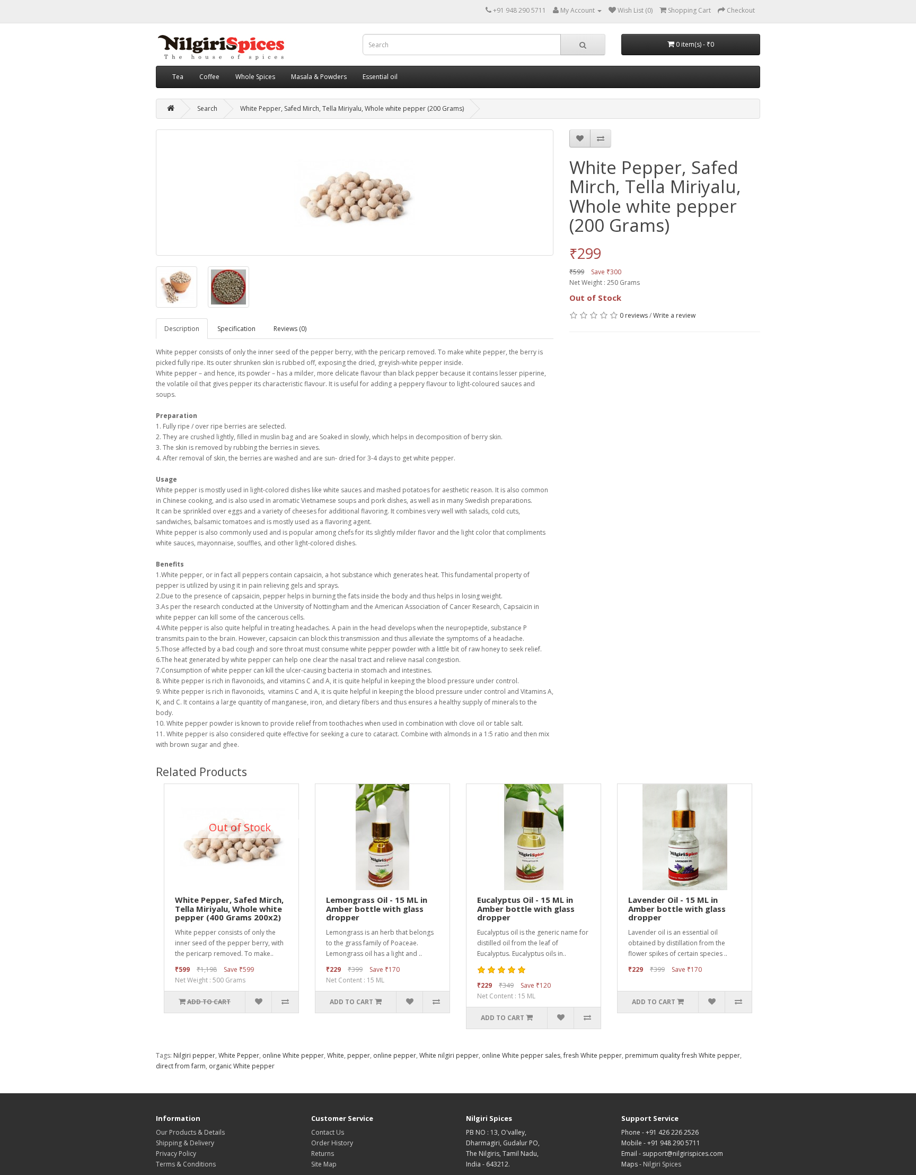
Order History (332, 1142)
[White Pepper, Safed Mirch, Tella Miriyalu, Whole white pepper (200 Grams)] (354, 192)
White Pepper (238, 1055)
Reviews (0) (290, 328)
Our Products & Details (190, 1132)
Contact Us (327, 1132)
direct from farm (181, 1065)
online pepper (394, 1055)
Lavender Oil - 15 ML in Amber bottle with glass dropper (677, 908)
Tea (177, 76)
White (335, 1055)
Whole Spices (255, 76)
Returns (322, 1153)
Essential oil (380, 76)
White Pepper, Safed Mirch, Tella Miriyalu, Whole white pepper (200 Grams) (352, 108)
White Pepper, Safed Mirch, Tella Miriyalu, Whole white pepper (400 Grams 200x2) (229, 908)
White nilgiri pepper (449, 1055)
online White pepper (293, 1055)
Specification (236, 328)
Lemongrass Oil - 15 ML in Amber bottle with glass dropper (376, 908)
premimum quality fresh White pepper (682, 1055)
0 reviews (634, 315)
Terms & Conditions (186, 1164)
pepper (358, 1055)
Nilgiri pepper (194, 1055)
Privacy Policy (176, 1153)
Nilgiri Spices (662, 1164)
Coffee (209, 76)
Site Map (324, 1164)
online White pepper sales (521, 1055)
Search (207, 108)
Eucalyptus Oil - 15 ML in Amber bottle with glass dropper (526, 908)
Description (181, 328)
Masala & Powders (319, 76)
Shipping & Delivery (185, 1142)
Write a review (674, 315)
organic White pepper (242, 1065)
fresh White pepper (592, 1055)
